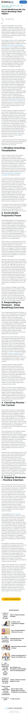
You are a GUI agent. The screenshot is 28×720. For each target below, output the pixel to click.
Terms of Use (17, 712)
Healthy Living (5, 5)
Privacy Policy (11, 712)
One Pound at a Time (15, 5)
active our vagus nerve (15, 353)
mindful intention (15, 514)
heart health (17, 133)
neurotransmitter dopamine (15, 100)
